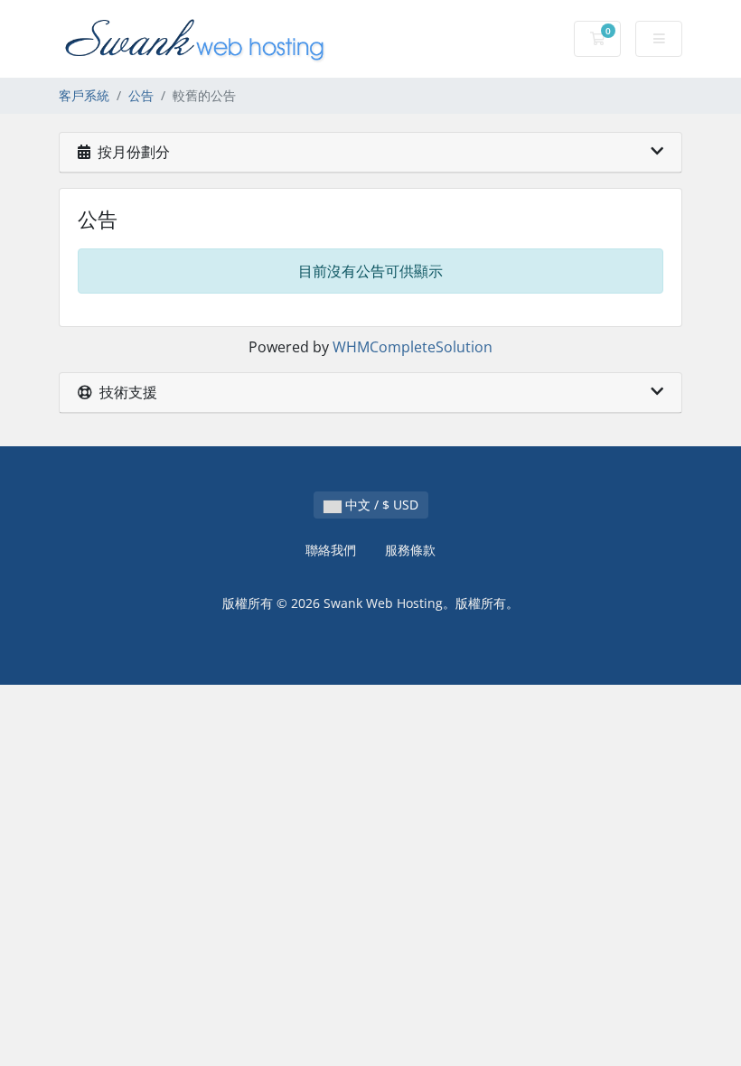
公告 (141, 95)
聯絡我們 (330, 549)
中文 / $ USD (380, 504)
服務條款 (410, 549)
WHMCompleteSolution (412, 347)
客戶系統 (84, 95)
